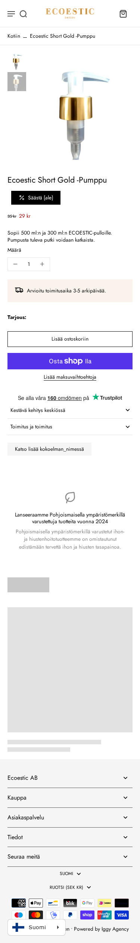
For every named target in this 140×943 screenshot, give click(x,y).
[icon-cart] (123, 13)
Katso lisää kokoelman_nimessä (49, 449)
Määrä (14, 250)
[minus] (15, 264)
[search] (23, 13)
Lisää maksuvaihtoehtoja (70, 378)
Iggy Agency (115, 929)
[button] (70, 339)
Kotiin (13, 36)
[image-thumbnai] (16, 60)
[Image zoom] (81, 108)
